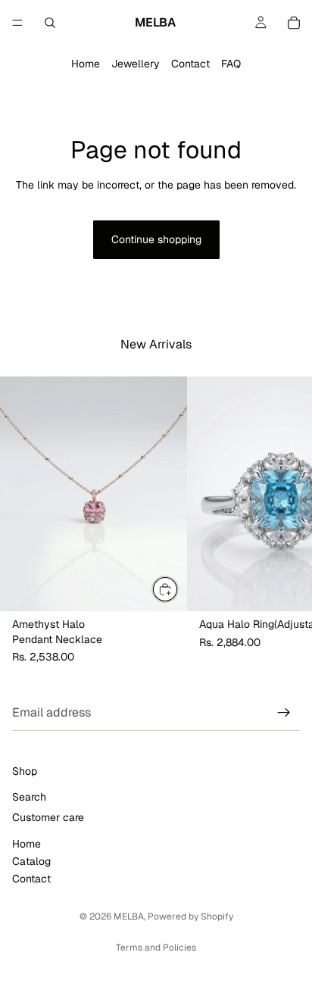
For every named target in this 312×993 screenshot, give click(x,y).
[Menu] (17, 22)
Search (29, 797)
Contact (190, 63)
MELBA (129, 916)
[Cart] (293, 22)
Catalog (31, 861)
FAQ (231, 63)
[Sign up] (284, 713)
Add (178, 588)
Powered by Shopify (190, 916)
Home (85, 63)
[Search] (50, 22)
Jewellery (135, 63)
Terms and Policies (156, 947)
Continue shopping (156, 239)
